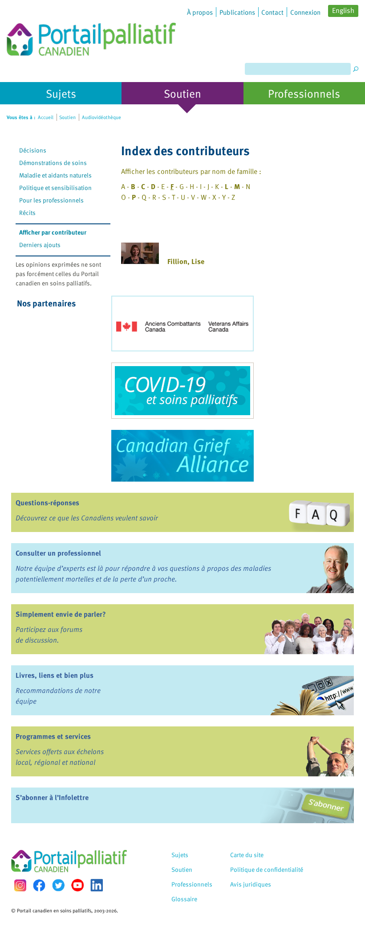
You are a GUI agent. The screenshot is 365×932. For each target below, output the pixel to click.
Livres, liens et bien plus (54, 675)
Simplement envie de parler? (61, 614)
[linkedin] (96, 885)
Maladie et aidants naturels (55, 175)
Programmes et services (53, 736)
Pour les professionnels (51, 200)
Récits (27, 212)
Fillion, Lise (185, 261)
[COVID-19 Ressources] (182, 391)
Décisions (32, 150)
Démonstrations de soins (53, 162)
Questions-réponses (47, 502)
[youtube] (77, 885)
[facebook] (39, 885)
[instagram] (20, 885)
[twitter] (58, 885)
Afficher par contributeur (52, 232)
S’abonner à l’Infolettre (52, 797)
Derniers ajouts (40, 244)
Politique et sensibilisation (55, 187)
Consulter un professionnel (58, 553)
